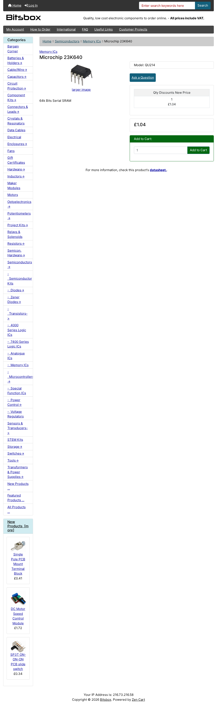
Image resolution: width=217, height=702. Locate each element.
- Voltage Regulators (15, 414)
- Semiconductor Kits (19, 278)
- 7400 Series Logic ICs (18, 344)
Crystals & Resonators (16, 120)
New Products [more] (18, 526)
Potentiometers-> (19, 215)
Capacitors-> (16, 77)
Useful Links (103, 29)
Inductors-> (16, 176)
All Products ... (16, 509)
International (66, 29)
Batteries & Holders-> (15, 60)
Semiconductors (67, 41)
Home (16, 5)
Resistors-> (16, 243)
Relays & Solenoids (14, 234)
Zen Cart (138, 700)
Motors (12, 195)
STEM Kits (15, 440)
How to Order (40, 29)
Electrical (14, 137)
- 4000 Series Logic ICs (16, 330)
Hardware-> (16, 169)
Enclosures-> (17, 144)
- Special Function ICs (16, 390)
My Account (15, 29)
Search (203, 5)
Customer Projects (133, 29)
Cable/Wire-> (17, 70)
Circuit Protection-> (16, 85)
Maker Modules (13, 185)
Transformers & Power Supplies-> (17, 472)
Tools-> (13, 460)
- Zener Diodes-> (14, 299)
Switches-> (15, 453)
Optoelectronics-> (19, 204)
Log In (33, 5)
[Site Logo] (38, 18)
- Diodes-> (15, 290)
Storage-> (14, 447)
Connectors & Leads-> (17, 109)
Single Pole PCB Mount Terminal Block (18, 563)
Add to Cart (198, 150)
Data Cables (16, 130)
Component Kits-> (16, 97)
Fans (11, 151)
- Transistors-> (17, 313)
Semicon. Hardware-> (16, 252)
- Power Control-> (14, 402)
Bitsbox (105, 700)
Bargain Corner (13, 48)
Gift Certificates (16, 160)
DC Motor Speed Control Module (18, 616)
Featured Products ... (15, 497)
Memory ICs (92, 41)
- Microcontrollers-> (20, 376)
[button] (210, 682)
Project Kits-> (17, 225)
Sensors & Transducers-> (17, 428)
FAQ (85, 29)
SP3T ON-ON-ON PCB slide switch (18, 662)
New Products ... (18, 486)
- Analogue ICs (16, 355)
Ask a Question (143, 77)
